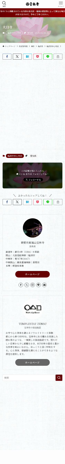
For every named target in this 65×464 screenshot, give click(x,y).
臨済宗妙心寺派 (14, 32)
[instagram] (32, 285)
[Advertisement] (32, 418)
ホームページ (32, 274)
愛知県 (30, 32)
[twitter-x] (26, 285)
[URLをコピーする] (58, 57)
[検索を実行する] (58, 378)
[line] (38, 285)
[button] (7, 57)
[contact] (44, 285)
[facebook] (21, 285)
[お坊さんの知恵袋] (32, 4)
